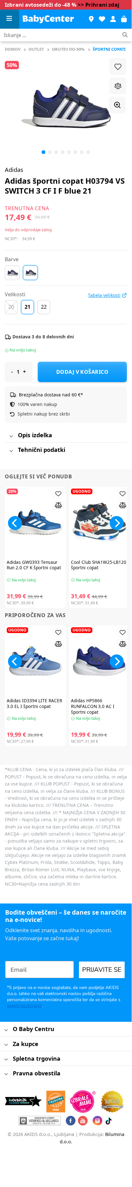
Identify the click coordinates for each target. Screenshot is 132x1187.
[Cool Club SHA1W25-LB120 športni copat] (99, 522)
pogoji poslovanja (24, 1006)
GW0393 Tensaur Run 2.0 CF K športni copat (34, 565)
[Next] (117, 523)
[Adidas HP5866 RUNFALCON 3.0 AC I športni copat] (99, 660)
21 (27, 306)
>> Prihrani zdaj (98, 4)
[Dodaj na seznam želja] (118, 66)
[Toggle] (11, 436)
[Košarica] (124, 19)
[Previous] (15, 106)
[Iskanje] (125, 35)
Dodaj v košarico (82, 371)
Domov (12, 49)
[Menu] (9, 19)
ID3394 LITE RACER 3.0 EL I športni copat (34, 703)
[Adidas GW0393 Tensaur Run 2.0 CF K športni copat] (35, 522)
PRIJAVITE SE (101, 969)
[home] (50, 19)
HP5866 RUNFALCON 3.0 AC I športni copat (92, 706)
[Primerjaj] (118, 85)
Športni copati (109, 49)
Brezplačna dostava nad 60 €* (51, 395)
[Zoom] (117, 105)
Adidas (14, 169)
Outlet (36, 49)
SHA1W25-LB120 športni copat (98, 565)
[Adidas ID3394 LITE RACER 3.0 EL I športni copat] (35, 660)
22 (44, 306)
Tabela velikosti (104, 295)
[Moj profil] (113, 19)
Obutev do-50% (68, 49)
